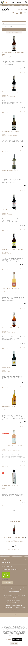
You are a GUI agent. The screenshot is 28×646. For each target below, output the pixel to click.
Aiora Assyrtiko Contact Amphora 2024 (13, 249)
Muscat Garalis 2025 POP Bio (10, 131)
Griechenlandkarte (7, 595)
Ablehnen (8, 639)
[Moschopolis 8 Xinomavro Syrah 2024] (14, 318)
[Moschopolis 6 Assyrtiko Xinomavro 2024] (14, 43)
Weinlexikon (8, 597)
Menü (5, 13)
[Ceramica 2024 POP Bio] (14, 397)
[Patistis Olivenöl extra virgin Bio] (14, 476)
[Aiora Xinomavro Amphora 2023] (14, 200)
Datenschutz (17, 607)
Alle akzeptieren (17, 639)
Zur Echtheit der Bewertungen (13, 600)
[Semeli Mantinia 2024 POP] (14, 161)
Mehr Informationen (19, 635)
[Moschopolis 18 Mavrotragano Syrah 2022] (14, 82)
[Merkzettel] (13, 13)
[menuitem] (4, 13)
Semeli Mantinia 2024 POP (10, 170)
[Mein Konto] (17, 13)
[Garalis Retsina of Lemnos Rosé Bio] (14, 436)
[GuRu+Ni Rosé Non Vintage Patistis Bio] (14, 530)
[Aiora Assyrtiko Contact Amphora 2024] (14, 240)
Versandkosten (6, 589)
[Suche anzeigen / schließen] (25, 13)
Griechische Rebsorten (18, 595)
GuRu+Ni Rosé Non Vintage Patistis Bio (14, 537)
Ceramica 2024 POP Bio (9, 406)
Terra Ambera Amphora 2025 (10, 288)
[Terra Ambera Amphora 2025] (14, 279)
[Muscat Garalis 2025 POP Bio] (14, 122)
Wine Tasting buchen (17, 597)
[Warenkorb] (20, 13)
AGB (23, 607)
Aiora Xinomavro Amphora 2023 (11, 210)
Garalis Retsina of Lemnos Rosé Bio (12, 446)
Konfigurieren (14, 643)
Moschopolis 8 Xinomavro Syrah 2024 (13, 328)
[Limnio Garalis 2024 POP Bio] (14, 358)
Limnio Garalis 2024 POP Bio (10, 367)
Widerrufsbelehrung (8, 607)
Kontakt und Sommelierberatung (13, 602)
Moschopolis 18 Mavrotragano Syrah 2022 (13, 92)
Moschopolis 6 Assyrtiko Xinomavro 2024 (13, 53)
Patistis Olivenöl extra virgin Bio (11, 485)
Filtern (6, 23)
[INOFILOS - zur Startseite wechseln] (5, 9)
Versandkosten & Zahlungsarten (13, 605)
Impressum (14, 610)
